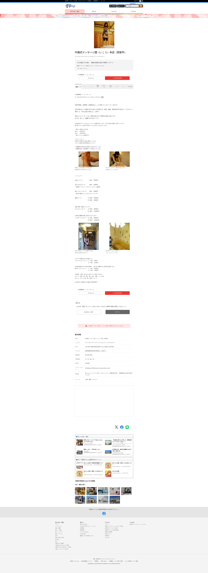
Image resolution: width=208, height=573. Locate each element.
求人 (56, 541)
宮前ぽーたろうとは (74, 561)
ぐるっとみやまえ (84, 531)
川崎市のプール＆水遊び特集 (112, 530)
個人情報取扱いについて (86, 561)
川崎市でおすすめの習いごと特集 (63, 547)
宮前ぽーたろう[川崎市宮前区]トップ (63, 15)
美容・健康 (83, 15)
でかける (113, 11)
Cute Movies (83, 533)
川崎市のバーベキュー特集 (111, 528)
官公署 (56, 539)
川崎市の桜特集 (108, 531)
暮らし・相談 (58, 530)
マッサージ (82, 68)
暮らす (94, 11)
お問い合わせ (104, 561)
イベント (107, 524)
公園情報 (82, 528)
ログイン (122, 6)
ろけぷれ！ (107, 537)
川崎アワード (108, 533)
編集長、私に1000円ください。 (87, 535)
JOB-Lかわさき (83, 524)
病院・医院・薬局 (59, 537)
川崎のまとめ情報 (59, 543)
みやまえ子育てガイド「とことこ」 (88, 526)
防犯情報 (82, 530)
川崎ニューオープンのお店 (61, 549)
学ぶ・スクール (59, 531)
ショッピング (58, 526)
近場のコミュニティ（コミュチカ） (138, 524)
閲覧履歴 (114, 6)
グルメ (56, 524)
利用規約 (96, 561)
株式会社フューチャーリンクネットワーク (105, 558)
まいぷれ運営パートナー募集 (131, 561)
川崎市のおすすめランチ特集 (62, 545)
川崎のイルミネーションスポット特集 (114, 526)
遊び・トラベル (59, 533)
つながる (133, 11)
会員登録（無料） (89, 312)
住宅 (56, 535)
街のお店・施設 (74, 11)
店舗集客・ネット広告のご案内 (145, 15)
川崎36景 (107, 535)
